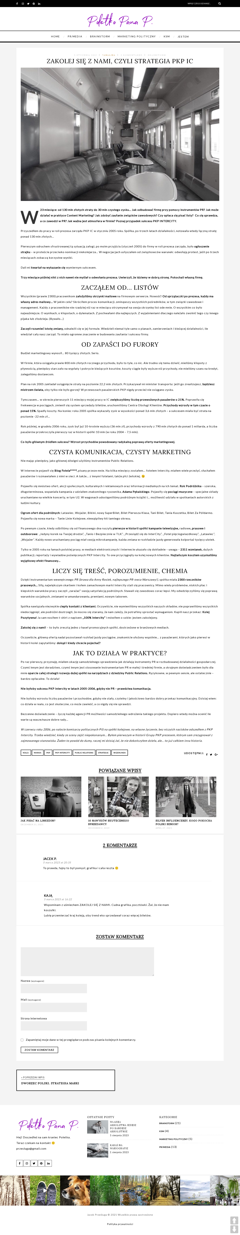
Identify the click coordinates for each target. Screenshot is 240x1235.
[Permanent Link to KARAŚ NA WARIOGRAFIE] (97, 1156)
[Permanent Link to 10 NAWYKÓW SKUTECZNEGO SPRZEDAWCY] (118, 816)
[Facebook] (19, 3)
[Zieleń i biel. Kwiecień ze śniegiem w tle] (225, 1190)
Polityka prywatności (120, 1223)
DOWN (234, 1229)
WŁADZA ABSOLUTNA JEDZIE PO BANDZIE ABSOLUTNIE (123, 1127)
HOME (55, 36)
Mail (31, 999)
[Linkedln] (40, 3)
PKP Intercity (62, 753)
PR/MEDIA (75, 36)
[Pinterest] (35, 3)
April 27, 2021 (164, 828)
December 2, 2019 (98, 828)
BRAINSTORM (100, 36)
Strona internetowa (34, 1018)
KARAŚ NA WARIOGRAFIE (119, 1147)
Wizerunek (119, 753)
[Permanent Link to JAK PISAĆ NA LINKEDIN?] (51, 816)
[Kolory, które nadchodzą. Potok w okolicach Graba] (135, 1190)
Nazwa (32, 980)
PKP (48, 753)
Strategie (103, 753)
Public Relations (84, 753)
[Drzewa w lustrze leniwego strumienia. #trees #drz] (15, 1190)
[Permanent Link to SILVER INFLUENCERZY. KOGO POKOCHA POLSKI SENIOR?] (186, 816)
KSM (167, 36)
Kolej (26, 753)
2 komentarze (131, 55)
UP (234, 1220)
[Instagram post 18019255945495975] (45, 1190)
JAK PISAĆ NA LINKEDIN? (38, 820)
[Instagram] (24, 3)
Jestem (183, 36)
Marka (37, 753)
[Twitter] (30, 3)
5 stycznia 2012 (85, 55)
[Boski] (75, 1190)
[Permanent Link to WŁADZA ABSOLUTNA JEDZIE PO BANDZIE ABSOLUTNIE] (97, 1132)
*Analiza (108, 55)
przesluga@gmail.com (31, 1148)
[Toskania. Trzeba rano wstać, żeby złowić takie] (195, 1190)
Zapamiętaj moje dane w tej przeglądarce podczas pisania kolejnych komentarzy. (81, 1039)
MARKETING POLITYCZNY (137, 36)
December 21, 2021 (32, 824)
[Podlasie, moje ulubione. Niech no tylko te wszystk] (165, 1190)
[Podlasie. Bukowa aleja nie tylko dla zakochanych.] (105, 1190)
